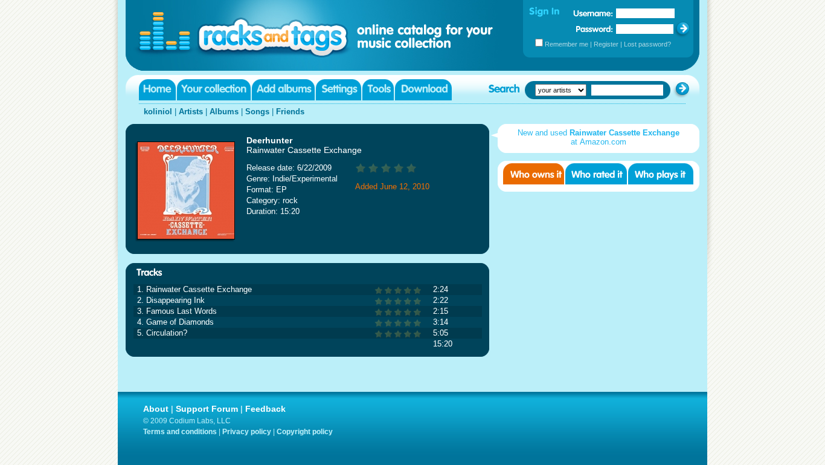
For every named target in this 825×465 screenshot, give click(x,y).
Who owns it (533, 173)
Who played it (660, 173)
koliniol (158, 111)
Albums (224, 111)
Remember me (566, 44)
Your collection (214, 89)
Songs (257, 111)
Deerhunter (269, 140)
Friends (290, 111)
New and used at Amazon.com (598, 137)
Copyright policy (305, 432)
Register (606, 44)
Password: (594, 28)
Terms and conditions (180, 432)
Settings (338, 89)
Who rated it (596, 173)
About (156, 409)
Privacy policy (246, 432)
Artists (191, 111)
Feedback (265, 409)
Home (157, 89)
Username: (593, 13)
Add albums (283, 89)
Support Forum (207, 409)
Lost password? (647, 44)
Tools (378, 89)
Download (423, 89)
